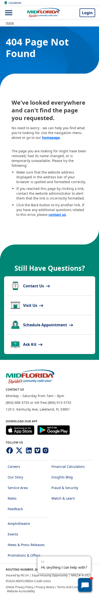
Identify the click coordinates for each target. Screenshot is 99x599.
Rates (12, 498)
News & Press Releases (26, 544)
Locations (15, 3)
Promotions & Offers (24, 555)
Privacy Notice (45, 587)
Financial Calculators (68, 466)
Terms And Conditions (71, 587)
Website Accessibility (21, 591)
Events (13, 534)
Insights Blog (62, 477)
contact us (57, 214)
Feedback (15, 509)
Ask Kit (30, 344)
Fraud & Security (64, 487)
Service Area (18, 487)
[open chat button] (85, 585)
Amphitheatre (19, 523)
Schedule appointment (45, 324)
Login (87, 12)
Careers (14, 466)
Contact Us (34, 285)
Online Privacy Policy (19, 587)
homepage (51, 137)
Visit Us (30, 305)
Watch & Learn (63, 498)
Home (10, 23)
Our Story (15, 477)
